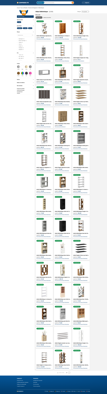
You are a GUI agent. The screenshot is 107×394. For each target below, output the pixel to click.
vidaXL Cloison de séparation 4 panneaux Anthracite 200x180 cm (44, 101)
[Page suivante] (69, 373)
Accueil (18, 7)
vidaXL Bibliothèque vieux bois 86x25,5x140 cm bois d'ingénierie (62, 365)
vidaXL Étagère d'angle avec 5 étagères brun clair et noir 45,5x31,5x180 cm (81, 57)
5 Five (20, 44)
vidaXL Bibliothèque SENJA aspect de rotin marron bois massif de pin (81, 321)
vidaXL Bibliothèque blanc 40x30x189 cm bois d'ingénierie (81, 365)
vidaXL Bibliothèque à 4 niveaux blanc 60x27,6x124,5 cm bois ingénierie (44, 299)
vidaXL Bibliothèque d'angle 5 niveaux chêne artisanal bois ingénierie (81, 35)
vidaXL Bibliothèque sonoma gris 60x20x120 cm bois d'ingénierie (62, 145)
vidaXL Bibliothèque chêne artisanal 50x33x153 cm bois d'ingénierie (62, 57)
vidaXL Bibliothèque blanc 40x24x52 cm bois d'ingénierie (62, 255)
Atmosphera (21, 49)
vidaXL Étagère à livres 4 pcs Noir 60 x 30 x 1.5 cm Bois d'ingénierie (81, 255)
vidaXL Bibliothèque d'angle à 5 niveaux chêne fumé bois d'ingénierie (81, 211)
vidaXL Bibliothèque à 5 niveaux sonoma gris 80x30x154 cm (81, 189)
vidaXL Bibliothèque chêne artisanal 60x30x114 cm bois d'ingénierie (62, 189)
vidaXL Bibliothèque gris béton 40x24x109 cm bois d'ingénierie (44, 233)
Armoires (18, 93)
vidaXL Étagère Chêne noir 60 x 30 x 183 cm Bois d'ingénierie (44, 123)
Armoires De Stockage (20, 90)
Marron (18, 75)
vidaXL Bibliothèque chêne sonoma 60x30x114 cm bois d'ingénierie (44, 255)
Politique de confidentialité (21, 384)
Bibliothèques (41, 7)
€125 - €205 (21, 56)
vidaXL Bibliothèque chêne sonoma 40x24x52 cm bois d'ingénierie (44, 343)
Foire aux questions (36, 386)
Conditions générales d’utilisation (22, 382)
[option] (19, 22)
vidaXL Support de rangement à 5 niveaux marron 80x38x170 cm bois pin (44, 167)
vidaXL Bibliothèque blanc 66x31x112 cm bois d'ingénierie (44, 145)
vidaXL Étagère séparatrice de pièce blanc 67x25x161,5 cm (81, 79)
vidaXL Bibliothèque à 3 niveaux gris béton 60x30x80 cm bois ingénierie (44, 189)
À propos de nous (20, 380)
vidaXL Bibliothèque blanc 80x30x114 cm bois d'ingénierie (62, 101)
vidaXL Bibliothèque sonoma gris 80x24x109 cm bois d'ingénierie (81, 145)
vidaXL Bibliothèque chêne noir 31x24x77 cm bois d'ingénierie (62, 211)
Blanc (22, 69)
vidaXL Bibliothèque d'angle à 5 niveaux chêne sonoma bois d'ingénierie (62, 277)
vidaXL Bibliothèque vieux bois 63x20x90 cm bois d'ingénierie (44, 277)
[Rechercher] (73, 3)
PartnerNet (35, 382)
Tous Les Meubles (24, 7)
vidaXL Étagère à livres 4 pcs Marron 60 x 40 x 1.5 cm (81, 101)
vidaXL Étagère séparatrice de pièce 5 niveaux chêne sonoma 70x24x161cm (62, 167)
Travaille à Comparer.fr (21, 386)
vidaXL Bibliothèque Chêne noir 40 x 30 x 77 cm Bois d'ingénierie (62, 233)
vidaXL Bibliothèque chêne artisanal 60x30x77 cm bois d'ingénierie (62, 79)
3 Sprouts (21, 42)
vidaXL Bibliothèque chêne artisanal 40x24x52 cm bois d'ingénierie (62, 123)
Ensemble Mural (19, 91)
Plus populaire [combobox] (84, 11)
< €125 (21, 54)
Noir (26, 75)
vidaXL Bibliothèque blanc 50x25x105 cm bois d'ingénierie (44, 57)
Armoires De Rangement (33, 7)
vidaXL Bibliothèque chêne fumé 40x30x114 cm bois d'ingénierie (44, 321)
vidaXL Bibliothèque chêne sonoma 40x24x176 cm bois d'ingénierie (44, 211)
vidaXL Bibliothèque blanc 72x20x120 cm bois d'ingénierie (81, 299)
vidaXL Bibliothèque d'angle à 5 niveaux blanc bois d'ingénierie (81, 343)
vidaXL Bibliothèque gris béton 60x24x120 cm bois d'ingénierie (62, 321)
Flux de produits (36, 384)
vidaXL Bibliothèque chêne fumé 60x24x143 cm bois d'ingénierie (81, 123)
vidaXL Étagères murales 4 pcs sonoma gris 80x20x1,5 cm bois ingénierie (62, 343)
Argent (18, 69)
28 (66, 372)
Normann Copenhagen (23, 40)
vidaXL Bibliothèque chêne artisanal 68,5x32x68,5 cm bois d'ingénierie (81, 277)
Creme (26, 69)
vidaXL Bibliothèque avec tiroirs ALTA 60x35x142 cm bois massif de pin (62, 299)
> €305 (20, 60)
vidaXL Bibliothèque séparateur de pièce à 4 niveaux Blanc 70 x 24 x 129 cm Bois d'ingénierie (44, 35)
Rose (30, 75)
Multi (22, 75)
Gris (30, 69)
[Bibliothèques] (43, 2)
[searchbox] (25, 35)
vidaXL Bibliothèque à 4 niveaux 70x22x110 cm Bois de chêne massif (62, 35)
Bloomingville (21, 38)
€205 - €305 (21, 58)
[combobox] (55, 2)
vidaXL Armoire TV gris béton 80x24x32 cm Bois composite (44, 79)
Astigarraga (21, 47)
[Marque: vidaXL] (41, 17)
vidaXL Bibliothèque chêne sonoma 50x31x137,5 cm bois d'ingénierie (81, 167)
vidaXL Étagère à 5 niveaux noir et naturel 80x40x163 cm (44, 365)
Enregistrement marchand (37, 380)
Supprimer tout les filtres (47, 17)
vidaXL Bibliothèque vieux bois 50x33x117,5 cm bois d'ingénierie (81, 233)
